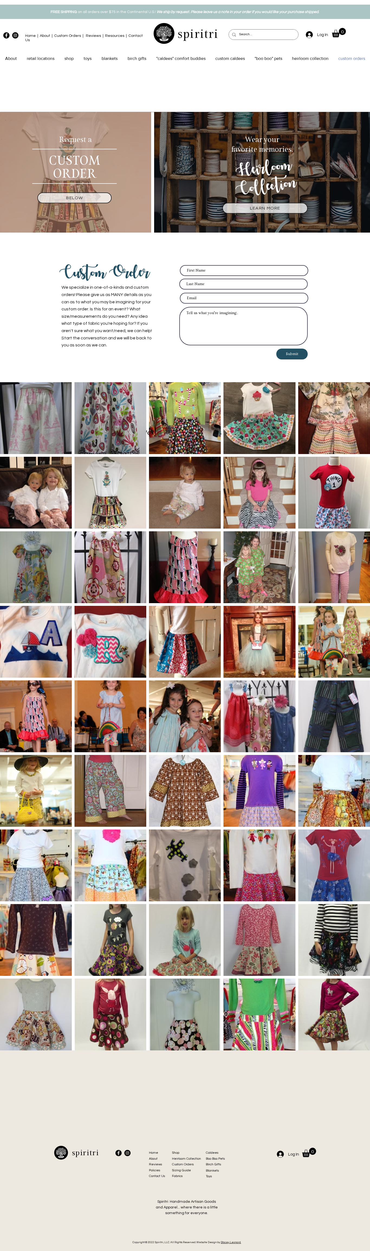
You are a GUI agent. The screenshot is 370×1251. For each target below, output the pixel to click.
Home (30, 36)
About (45, 36)
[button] (339, 32)
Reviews (93, 36)
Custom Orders (67, 36)
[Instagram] (15, 35)
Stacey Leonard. (231, 1242)
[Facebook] (6, 35)
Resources (114, 36)
